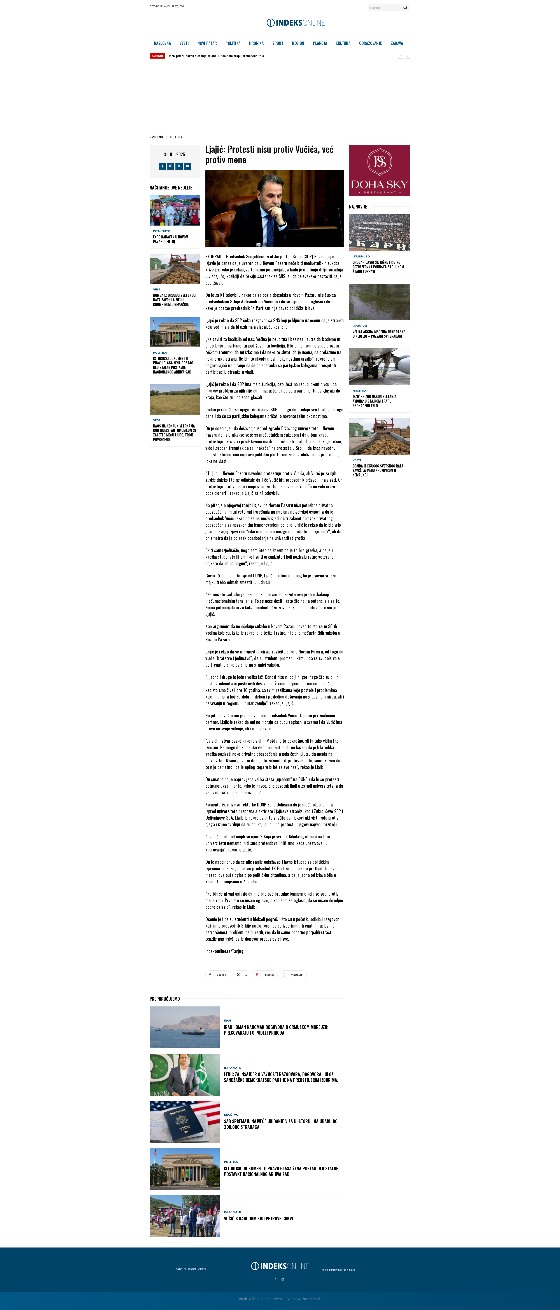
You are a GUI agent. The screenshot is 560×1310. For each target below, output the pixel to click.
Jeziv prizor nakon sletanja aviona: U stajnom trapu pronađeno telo (374, 401)
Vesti (157, 289)
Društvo (231, 1115)
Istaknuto (161, 231)
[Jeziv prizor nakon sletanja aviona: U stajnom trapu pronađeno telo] (379, 366)
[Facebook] (162, 166)
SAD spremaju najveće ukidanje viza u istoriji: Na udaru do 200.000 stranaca (281, 1124)
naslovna (157, 137)
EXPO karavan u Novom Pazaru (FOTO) (170, 239)
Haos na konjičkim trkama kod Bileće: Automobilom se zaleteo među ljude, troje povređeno (174, 432)
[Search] (405, 7)
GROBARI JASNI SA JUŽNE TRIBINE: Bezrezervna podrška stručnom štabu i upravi (378, 267)
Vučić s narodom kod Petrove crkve (259, 1218)
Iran (227, 1020)
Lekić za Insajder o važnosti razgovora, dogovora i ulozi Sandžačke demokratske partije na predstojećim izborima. (281, 1077)
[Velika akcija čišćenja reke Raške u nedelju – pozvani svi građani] (379, 302)
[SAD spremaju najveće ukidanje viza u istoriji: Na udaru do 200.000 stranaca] (185, 1122)
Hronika (359, 390)
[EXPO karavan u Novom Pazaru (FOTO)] (175, 210)
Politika (176, 137)
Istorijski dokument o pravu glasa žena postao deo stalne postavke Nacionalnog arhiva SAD (173, 365)
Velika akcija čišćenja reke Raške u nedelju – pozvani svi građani (379, 334)
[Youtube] (187, 166)
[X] (179, 166)
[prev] (400, 56)
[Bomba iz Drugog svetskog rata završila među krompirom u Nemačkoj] (175, 269)
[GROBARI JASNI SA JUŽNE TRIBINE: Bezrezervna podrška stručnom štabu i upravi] (379, 232)
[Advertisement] (280, 96)
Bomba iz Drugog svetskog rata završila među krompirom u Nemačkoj (218, 55)
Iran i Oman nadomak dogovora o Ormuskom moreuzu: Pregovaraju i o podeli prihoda (276, 1030)
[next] (407, 56)
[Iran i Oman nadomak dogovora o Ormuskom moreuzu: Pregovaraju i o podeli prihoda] (185, 1027)
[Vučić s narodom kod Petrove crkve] (185, 1216)
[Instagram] (170, 166)
